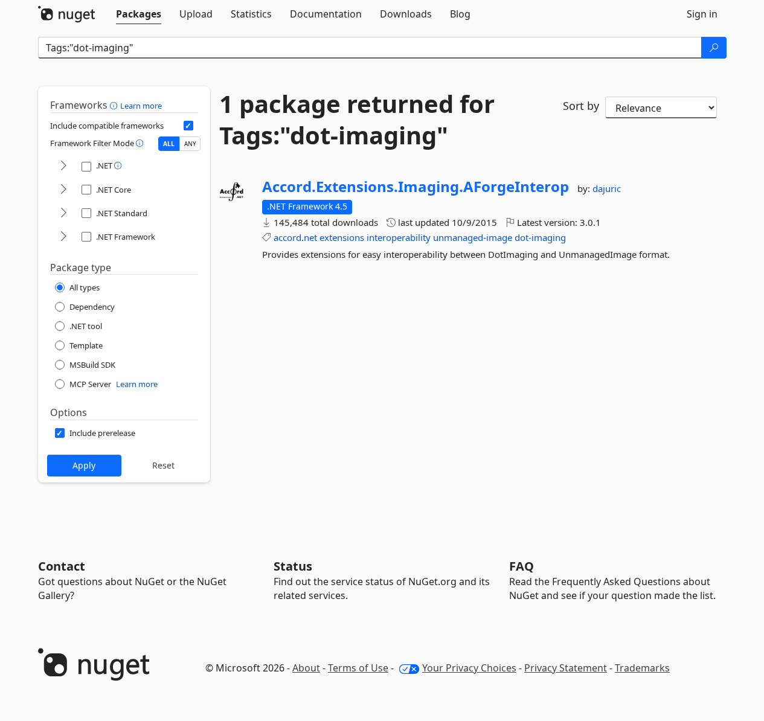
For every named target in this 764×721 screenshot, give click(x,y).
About (306, 668)
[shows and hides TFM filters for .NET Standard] (63, 213)
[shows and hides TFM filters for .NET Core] (63, 190)
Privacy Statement (565, 668)
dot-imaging (540, 237)
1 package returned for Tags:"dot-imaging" (357, 119)
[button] (115, 105)
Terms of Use (358, 668)
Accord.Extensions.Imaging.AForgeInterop (415, 186)
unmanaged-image (472, 237)
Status (293, 566)
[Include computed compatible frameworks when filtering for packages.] (188, 125)
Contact (61, 566)
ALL (169, 143)
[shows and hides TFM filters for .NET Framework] (63, 237)
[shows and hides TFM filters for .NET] (63, 166)
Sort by (581, 105)
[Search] (714, 48)
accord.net (295, 237)
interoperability (399, 237)
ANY (190, 143)
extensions (341, 237)
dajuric (606, 188)
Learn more (141, 105)
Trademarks (642, 668)
